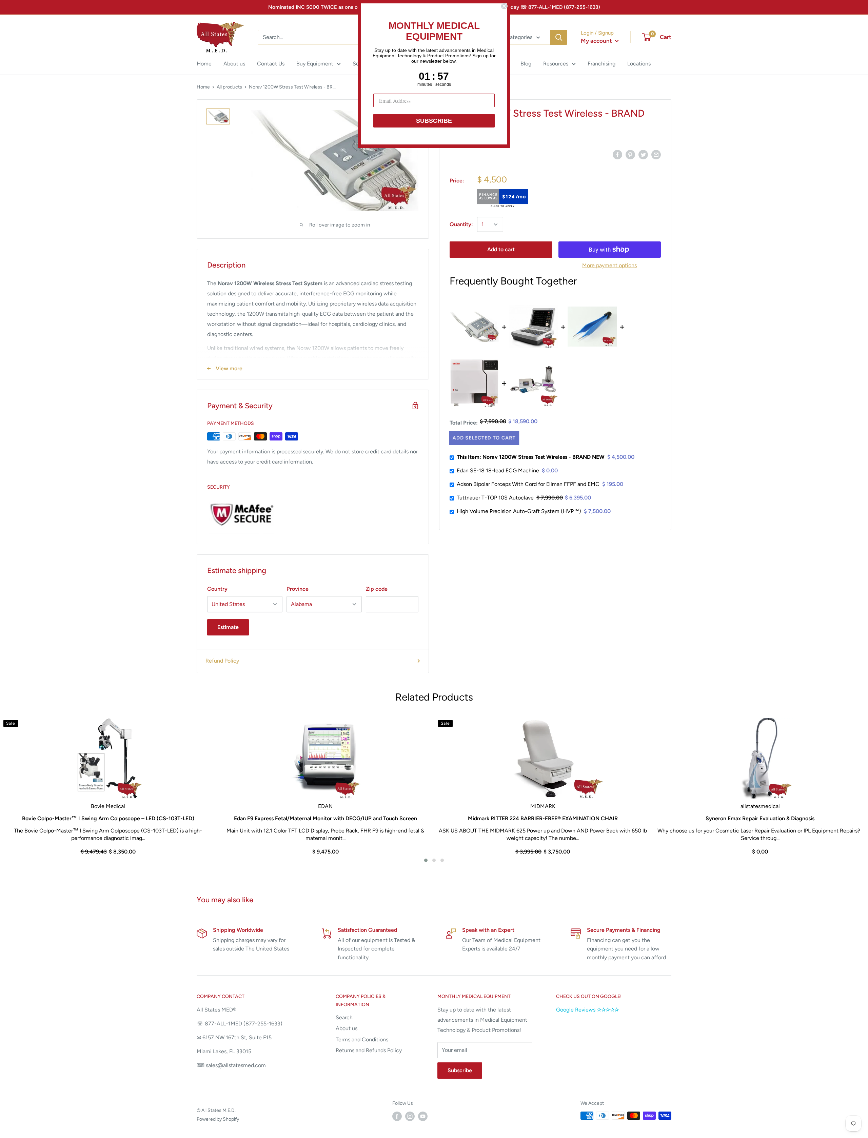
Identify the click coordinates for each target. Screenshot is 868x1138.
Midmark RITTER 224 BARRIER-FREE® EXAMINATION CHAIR (543, 818)
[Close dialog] (504, 6)
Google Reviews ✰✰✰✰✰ (587, 1009)
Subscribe (460, 1070)
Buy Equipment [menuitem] (314, 63)
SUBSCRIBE (434, 120)
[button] (426, 860)
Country (217, 589)
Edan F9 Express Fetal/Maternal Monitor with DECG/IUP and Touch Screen (325, 818)
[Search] (558, 37)
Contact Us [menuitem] (270, 63)
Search (344, 1017)
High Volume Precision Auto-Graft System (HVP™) (519, 511)
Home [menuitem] (204, 63)
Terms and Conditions (362, 1039)
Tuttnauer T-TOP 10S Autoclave (495, 497)
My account (597, 40)
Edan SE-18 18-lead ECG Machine (498, 470)
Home (203, 87)
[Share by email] (656, 154)
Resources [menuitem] (555, 63)
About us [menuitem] (234, 63)
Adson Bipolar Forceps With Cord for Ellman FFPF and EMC (528, 484)
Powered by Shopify (218, 1119)
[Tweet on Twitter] (643, 154)
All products (229, 87)
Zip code (377, 589)
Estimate (228, 627)
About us (346, 1028)
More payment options (609, 265)
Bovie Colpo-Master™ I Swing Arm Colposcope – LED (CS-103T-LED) (108, 818)
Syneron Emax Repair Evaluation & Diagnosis (760, 818)
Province (298, 589)
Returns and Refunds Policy (369, 1050)
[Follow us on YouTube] (423, 1116)
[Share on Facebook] (617, 154)
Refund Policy (222, 661)
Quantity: (461, 224)
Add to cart (501, 249)
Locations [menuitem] (639, 63)
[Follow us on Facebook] (397, 1116)
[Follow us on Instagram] (410, 1116)
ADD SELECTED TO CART (484, 438)
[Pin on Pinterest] (630, 154)
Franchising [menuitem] (601, 63)
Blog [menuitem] (525, 63)
